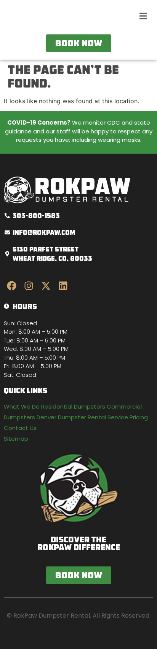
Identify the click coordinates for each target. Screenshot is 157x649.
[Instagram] (28, 286)
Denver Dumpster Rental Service (82, 417)
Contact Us (20, 428)
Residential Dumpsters (73, 406)
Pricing (139, 417)
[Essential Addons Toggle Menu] (143, 17)
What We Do (22, 406)
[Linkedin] (62, 286)
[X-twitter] (45, 286)
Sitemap (16, 439)
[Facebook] (11, 286)
